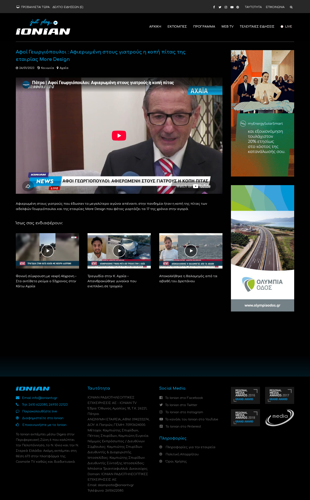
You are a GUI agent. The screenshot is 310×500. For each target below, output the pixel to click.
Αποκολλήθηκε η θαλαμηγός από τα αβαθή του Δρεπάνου (188, 278)
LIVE (288, 26)
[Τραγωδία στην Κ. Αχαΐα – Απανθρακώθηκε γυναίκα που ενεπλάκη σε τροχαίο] (119, 251)
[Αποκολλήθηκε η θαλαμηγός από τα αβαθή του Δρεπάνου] (190, 251)
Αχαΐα (64, 68)
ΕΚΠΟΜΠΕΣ (177, 26)
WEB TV (227, 26)
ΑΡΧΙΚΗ (155, 26)
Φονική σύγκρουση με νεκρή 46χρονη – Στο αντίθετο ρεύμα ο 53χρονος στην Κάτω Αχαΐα (46, 281)
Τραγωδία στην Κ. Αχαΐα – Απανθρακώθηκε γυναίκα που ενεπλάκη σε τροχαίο (112, 281)
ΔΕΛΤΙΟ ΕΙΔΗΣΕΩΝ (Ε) (68, 7)
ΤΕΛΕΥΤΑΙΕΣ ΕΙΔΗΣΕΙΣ (257, 26)
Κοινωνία (47, 68)
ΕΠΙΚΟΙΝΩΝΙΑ (275, 7)
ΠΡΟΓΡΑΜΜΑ (204, 26)
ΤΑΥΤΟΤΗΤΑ (253, 7)
